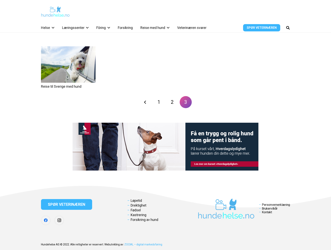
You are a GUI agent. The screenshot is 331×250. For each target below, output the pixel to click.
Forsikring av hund (144, 220)
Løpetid (136, 201)
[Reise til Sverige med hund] (68, 64)
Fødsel (136, 210)
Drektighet (138, 205)
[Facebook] (46, 220)
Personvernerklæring (276, 205)
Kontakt (267, 212)
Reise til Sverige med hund (61, 86)
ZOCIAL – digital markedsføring (143, 244)
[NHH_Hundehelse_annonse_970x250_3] (165, 147)
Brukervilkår (270, 208)
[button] (52, 28)
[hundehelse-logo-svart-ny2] (55, 11)
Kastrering (138, 215)
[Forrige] (145, 102)
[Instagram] (59, 220)
